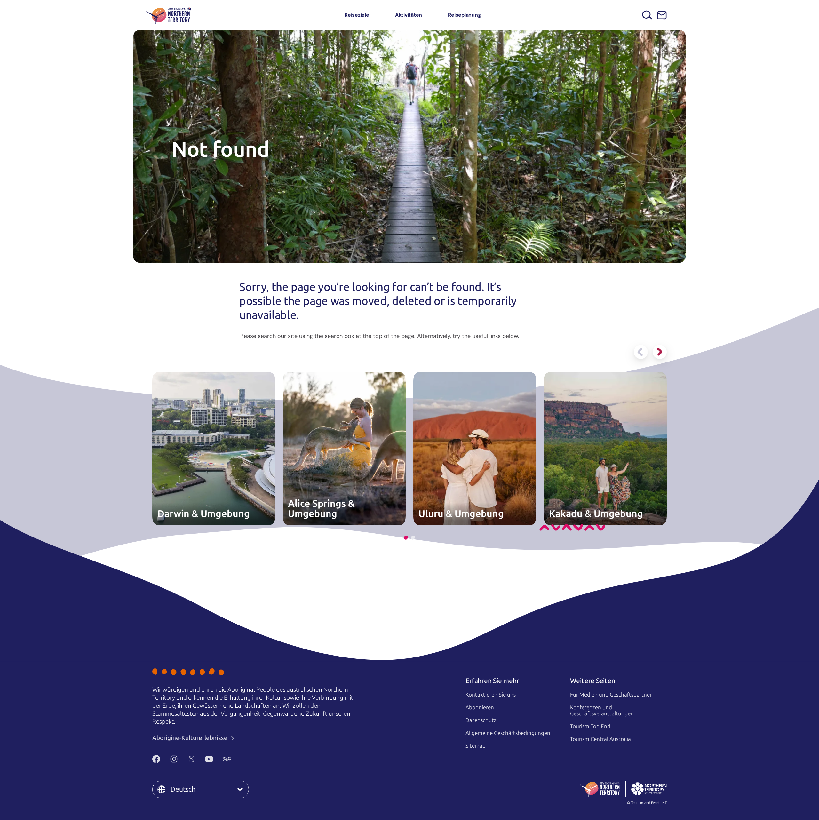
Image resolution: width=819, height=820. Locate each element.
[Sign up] (662, 15)
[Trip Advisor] (227, 759)
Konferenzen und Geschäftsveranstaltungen (602, 710)
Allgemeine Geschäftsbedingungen (507, 733)
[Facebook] (156, 759)
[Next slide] (660, 352)
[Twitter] (191, 759)
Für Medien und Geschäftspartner (611, 694)
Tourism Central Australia (600, 739)
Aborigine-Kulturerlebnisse (190, 738)
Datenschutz (481, 720)
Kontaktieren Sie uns (490, 694)
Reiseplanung (464, 15)
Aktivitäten (408, 15)
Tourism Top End (590, 726)
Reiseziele (357, 15)
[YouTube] (209, 759)
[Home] (168, 15)
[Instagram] (174, 759)
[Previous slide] (641, 352)
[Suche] (647, 15)
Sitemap (475, 746)
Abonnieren (479, 707)
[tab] (406, 538)
